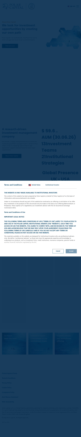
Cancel (58, 251)
